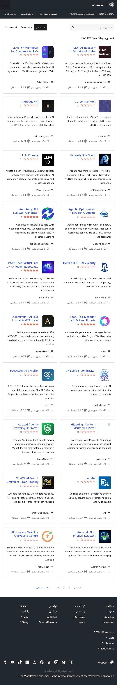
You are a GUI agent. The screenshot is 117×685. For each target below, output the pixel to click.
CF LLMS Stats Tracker (81, 370)
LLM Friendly (30, 155)
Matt (109, 637)
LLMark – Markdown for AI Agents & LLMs (25, 49)
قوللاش (53, 611)
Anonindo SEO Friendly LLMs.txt (84, 534)
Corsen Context (85, 101)
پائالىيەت (24, 611)
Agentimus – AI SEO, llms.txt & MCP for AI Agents (25, 318)
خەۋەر (110, 611)
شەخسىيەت (108, 622)
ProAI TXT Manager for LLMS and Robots (82, 318)
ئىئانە (24, 616)
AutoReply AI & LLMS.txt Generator (26, 211)
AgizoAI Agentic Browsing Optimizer (26, 426)
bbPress (108, 643)
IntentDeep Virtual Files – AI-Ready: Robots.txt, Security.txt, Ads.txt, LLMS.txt (23, 264)
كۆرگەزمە (80, 606)
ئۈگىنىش (53, 606)
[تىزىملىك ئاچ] (5, 4)
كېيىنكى (39, 587)
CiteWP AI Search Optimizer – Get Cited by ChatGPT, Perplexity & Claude (22, 480)
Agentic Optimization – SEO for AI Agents (82, 211)
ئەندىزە (81, 622)
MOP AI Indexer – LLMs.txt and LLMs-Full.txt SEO (83, 49)
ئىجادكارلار (51, 616)
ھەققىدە (110, 606)
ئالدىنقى (77, 587)
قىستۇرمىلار (79, 616)
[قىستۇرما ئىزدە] (73, 27)
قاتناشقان (23, 606)
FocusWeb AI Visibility (24, 370)
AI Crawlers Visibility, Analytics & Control (25, 534)
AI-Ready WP (30, 101)
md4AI (91, 478)
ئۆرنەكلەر (80, 611)
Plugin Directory (106, 14)
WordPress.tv (48, 622)
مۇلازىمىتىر (108, 616)
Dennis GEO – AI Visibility (79, 263)
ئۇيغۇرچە (102, 662)
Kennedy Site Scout (83, 155)
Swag (23, 622)
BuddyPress (105, 648)
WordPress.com (103, 632)
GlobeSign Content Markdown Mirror (83, 426)
